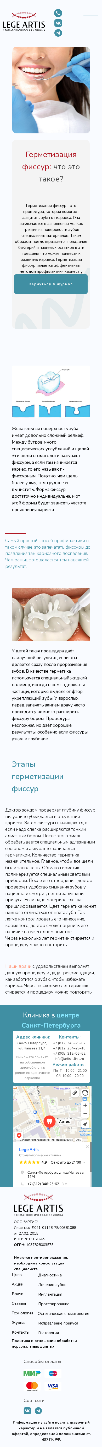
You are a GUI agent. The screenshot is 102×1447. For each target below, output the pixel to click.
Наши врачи (18, 966)
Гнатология (48, 1332)
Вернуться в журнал (51, 284)
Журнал (19, 1322)
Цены (17, 1274)
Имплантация (50, 1294)
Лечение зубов (52, 1284)
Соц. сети (34, 1400)
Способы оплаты (42, 1361)
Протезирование (54, 1304)
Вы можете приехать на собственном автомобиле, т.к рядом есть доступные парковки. (32, 1067)
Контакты (20, 1332)
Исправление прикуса (58, 1323)
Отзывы (19, 1303)
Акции (17, 1284)
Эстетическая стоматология (63, 1313)
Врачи (17, 1293)
